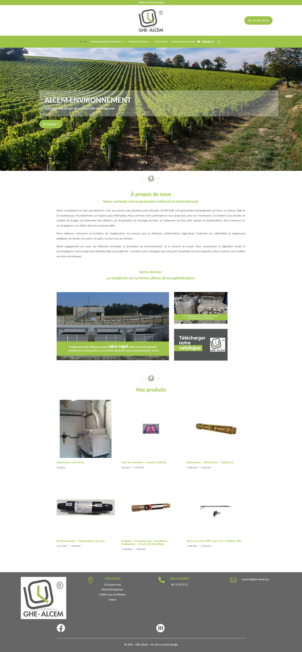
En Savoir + (51, 124)
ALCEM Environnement (88, 100)
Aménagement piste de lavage (106, 41)
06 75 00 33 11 (258, 20)
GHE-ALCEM (112, 578)
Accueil (83, 41)
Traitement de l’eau (137, 41)
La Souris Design (168, 644)
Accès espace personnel (183, 41)
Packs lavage (160, 41)
